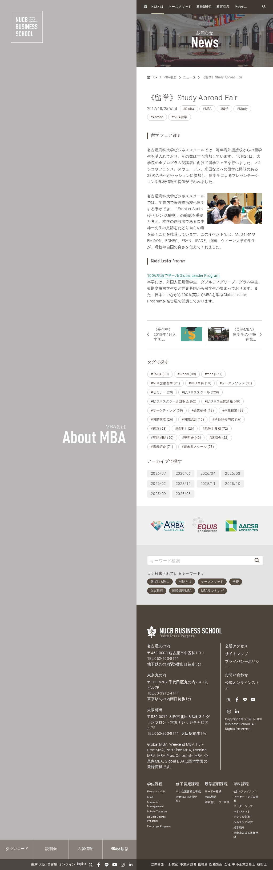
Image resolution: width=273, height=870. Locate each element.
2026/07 (158, 473)
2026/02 (158, 483)
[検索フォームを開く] (264, 7)
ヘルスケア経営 (243, 822)
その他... (241, 7)
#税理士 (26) (184, 428)
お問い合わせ (236, 675)
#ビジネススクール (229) (200, 392)
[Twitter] (91, 864)
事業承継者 (188, 864)
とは (157, 7)
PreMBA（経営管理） (186, 798)
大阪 (42, 864)
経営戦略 (239, 827)
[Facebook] (99, 864)
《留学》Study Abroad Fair (222, 77)
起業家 (173, 864)
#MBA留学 (179, 117)
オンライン (67, 864)
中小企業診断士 (243, 864)
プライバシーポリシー (242, 664)
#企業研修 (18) (203, 410)
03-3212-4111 (166, 693)
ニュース (189, 77)
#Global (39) (187, 374)
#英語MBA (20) (162, 438)
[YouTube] (115, 864)
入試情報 (85, 849)
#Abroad (157, 117)
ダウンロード (17, 849)
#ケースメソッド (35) (236, 383)
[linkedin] (131, 864)
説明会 (51, 849)
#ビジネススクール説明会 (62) (173, 401)
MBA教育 (170, 77)
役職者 (203, 864)
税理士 (262, 864)
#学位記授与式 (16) (226, 419)
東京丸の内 (156, 675)
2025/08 (183, 494)
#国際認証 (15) (193, 419)
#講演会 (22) (219, 438)
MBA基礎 (210, 796)
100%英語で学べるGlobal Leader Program (183, 275)
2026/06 (183, 473)
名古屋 (52, 864)
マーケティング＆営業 (246, 798)
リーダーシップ (243, 806)
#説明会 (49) (191, 438)
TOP (153, 77)
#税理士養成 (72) (215, 428)
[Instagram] (123, 864)
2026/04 (207, 473)
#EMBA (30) (160, 374)
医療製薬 (215, 864)
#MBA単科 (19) (200, 383)
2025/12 (183, 483)
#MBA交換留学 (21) (165, 383)
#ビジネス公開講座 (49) (222, 401)
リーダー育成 (213, 791)
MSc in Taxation (157, 811)
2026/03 (232, 473)
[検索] (257, 560)
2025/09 (158, 494)
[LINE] (107, 864)
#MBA (207, 109)
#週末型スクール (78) (198, 447)
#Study (242, 109)
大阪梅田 (154, 710)
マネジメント (242, 811)
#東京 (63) (159, 428)
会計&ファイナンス (245, 791)
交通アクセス (236, 646)
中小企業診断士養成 (188, 791)
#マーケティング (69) (167, 410)
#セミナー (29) (162, 392)
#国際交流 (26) (162, 419)
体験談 (120, 849)
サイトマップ (236, 654)
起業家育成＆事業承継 (246, 834)
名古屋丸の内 (158, 646)
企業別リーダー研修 (217, 802)
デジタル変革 (242, 816)
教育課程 (223, 7)
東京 (34, 864)
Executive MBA (156, 791)
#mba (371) (214, 374)
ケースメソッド (179, 7)
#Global (189, 109)
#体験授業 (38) (233, 410)
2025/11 (207, 483)
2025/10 (232, 483)
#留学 (224, 109)
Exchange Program (159, 826)
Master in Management (155, 804)
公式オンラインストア (242, 685)
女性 (227, 864)
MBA (150, 796)
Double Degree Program (156, 818)
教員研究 (204, 7)
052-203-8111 (166, 658)
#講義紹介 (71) (162, 447)
